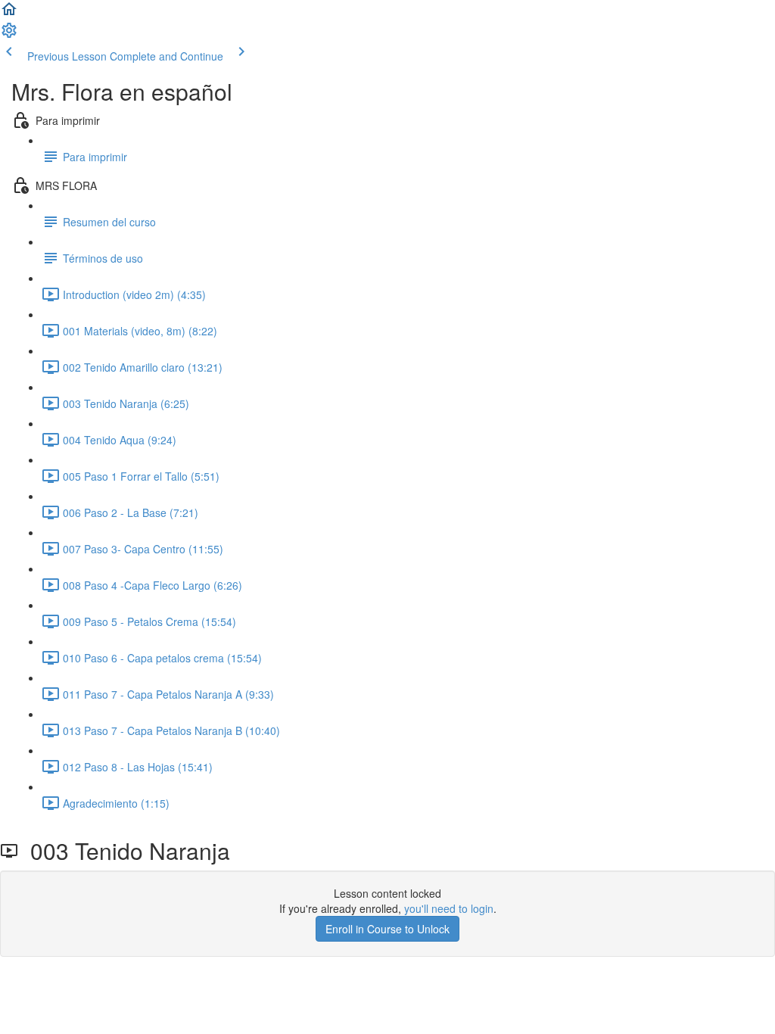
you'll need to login (448, 908)
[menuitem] (9, 34)
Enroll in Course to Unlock (387, 928)
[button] (9, 13)
